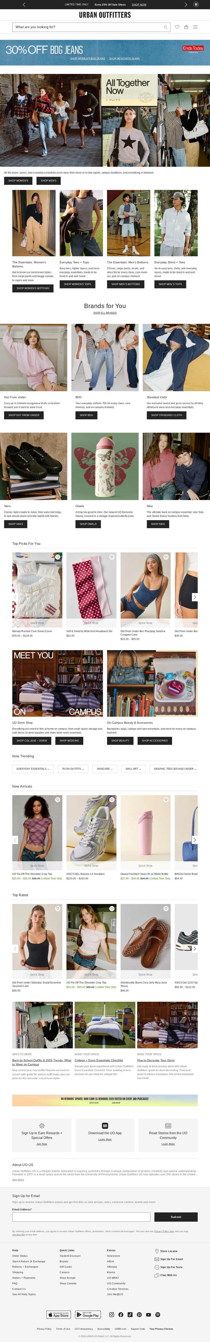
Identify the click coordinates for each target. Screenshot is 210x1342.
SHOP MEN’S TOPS (170, 284)
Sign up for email (171, 1259)
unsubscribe (18, 1234)
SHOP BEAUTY (120, 740)
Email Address (21, 1209)
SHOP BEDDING (69, 740)
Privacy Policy (44, 1329)
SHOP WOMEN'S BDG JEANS (87, 58)
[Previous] (16, 597)
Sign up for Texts (171, 1267)
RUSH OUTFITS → (73, 768)
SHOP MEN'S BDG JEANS (124, 58)
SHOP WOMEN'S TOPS (77, 284)
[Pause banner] (196, 4)
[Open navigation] (195, 27)
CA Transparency (84, 1329)
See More (18, 1179)
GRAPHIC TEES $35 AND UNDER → (175, 768)
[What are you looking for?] (165, 27)
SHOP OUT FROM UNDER (23, 415)
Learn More (105, 1139)
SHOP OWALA (88, 524)
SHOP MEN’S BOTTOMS (125, 284)
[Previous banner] (24, 4)
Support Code (138, 1329)
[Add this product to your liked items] (57, 557)
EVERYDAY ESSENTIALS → (33, 768)
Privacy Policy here (164, 1231)
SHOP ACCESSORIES (155, 740)
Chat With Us (168, 1275)
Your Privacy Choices (161, 1329)
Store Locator (169, 1251)
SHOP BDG (86, 415)
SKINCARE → (105, 768)
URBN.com (120, 1329)
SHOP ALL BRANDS (105, 313)
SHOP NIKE (158, 524)
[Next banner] (186, 4)
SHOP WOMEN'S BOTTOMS (33, 288)
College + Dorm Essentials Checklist (99, 1060)
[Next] (194, 597)
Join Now (42, 1144)
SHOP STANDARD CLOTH (166, 415)
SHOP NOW (139, 4)
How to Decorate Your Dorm (156, 1060)
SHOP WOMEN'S (18, 180)
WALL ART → (133, 768)
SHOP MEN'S (48, 180)
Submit (176, 1217)
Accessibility (103, 1329)
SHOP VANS (15, 524)
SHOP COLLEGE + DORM (32, 740)
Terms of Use (63, 1329)
